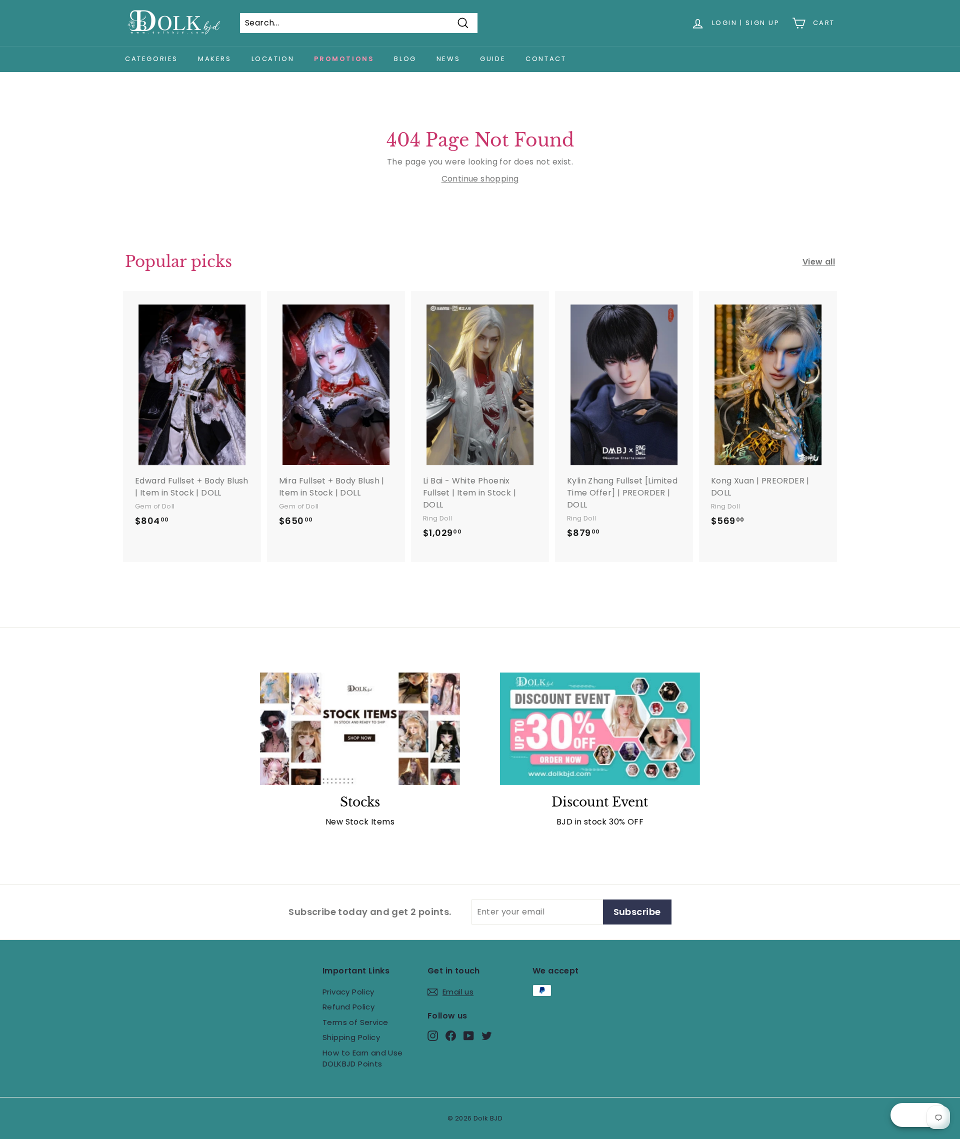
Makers (215, 59)
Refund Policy (348, 1007)
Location (273, 59)
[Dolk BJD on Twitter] (487, 1035)
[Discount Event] (600, 728)
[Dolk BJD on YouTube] (469, 1035)
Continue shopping (480, 178)
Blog (405, 59)
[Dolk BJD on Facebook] (451, 1035)
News (448, 59)
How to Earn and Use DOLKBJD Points (362, 1059)
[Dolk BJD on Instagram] (433, 1035)
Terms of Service (355, 1022)
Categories (151, 59)
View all (818, 262)
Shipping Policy (351, 1037)
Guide (493, 59)
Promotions (344, 59)
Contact (546, 59)
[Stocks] (360, 728)
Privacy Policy (348, 991)
